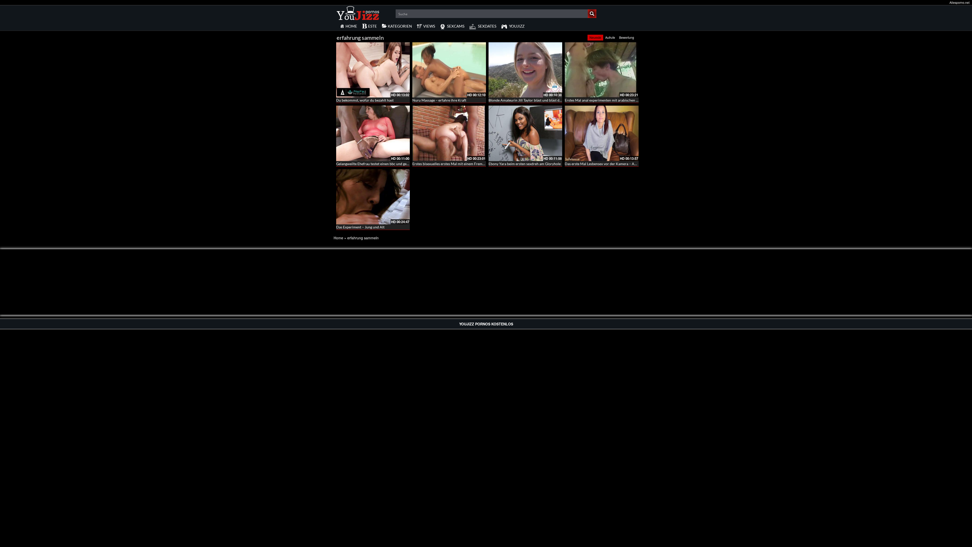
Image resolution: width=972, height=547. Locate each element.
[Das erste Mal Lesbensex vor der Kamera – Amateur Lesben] (601, 133)
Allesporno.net (959, 2)
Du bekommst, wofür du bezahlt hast (365, 100)
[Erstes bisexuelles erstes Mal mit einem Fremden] (449, 133)
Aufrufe (610, 37)
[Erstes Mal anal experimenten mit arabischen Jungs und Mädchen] (601, 69)
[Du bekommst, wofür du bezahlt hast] (373, 69)
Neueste (595, 37)
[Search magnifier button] (592, 13)
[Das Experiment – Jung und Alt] (373, 196)
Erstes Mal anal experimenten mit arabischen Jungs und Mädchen (616, 100)
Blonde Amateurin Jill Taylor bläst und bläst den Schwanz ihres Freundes (545, 100)
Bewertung (626, 37)
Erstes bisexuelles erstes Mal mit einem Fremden (450, 164)
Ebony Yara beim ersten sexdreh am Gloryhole (525, 164)
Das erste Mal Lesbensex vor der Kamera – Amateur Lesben (611, 164)
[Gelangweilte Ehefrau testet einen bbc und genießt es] (373, 133)
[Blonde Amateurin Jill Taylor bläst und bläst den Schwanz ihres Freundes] (525, 69)
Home (338, 237)
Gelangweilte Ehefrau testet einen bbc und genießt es (377, 164)
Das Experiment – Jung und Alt (360, 227)
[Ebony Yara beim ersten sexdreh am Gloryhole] (525, 133)
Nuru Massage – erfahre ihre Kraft (439, 100)
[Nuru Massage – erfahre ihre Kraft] (449, 69)
